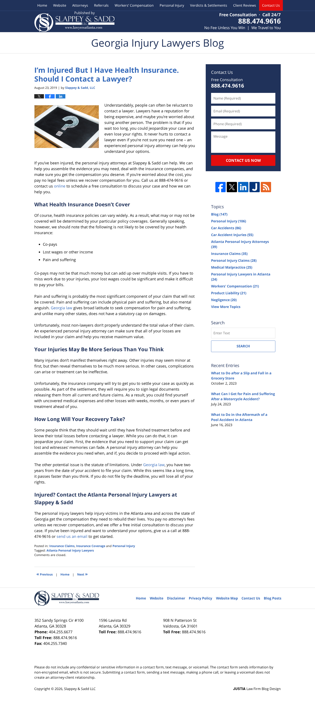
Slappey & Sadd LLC (80, 688)
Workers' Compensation (235, 286)
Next (82, 574)
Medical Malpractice (231, 267)
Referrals (101, 5)
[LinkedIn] (243, 187)
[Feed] (266, 187)
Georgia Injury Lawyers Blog (74, 21)
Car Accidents (226, 228)
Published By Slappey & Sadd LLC (242, 21)
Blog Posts (272, 598)
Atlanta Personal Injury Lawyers (70, 550)
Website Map (227, 598)
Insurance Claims (62, 546)
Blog (219, 214)
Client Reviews (244, 5)
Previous (44, 574)
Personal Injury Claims (233, 260)
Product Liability (228, 293)
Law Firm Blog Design (257, 688)
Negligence (224, 299)
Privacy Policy (200, 598)
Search (243, 346)
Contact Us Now (243, 160)
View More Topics (225, 306)
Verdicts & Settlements (208, 5)
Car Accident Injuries (232, 234)
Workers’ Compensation (134, 5)
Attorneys (80, 5)
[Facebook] (220, 187)
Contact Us (271, 5)
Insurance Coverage (90, 546)
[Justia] (254, 187)
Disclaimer (176, 598)
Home (42, 5)
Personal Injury (172, 5)
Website (59, 5)
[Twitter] (232, 187)
